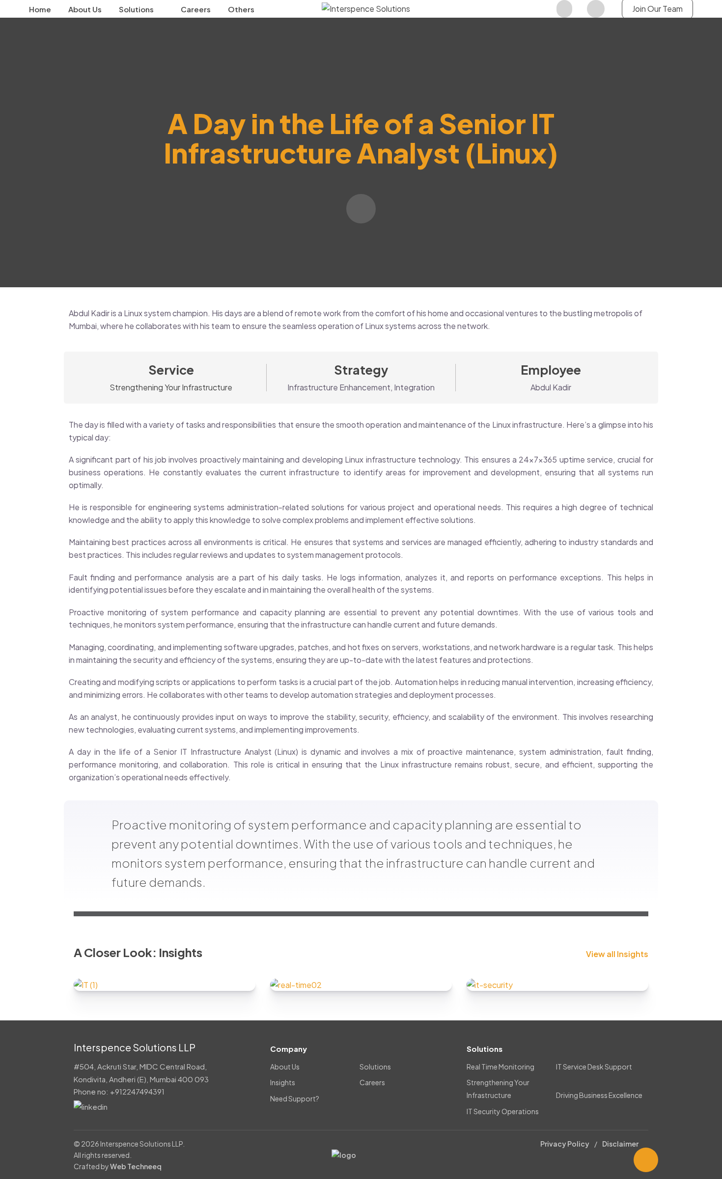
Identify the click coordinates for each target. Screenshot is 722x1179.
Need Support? (294, 1098)
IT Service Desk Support (594, 1066)
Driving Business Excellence (599, 1095)
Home (40, 9)
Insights (282, 1082)
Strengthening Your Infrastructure (171, 387)
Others (241, 9)
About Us (85, 9)
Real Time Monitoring (500, 1066)
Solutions (136, 9)
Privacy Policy (564, 1143)
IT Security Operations (503, 1111)
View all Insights (617, 954)
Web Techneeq (136, 1166)
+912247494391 (137, 1091)
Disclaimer (620, 1143)
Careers (196, 9)
